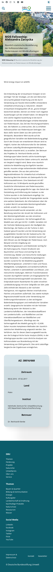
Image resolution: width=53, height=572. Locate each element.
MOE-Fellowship (7, 60)
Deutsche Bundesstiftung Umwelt (23, 564)
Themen (9, 459)
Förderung (10, 462)
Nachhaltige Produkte (15, 504)
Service (9, 477)
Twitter (9, 533)
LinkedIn (9, 524)
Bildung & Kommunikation (17, 492)
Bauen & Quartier (13, 489)
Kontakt (31, 556)
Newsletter (42, 556)
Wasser (9, 513)
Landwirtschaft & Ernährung (17, 501)
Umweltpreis (11, 471)
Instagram (10, 530)
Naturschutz (11, 507)
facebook (9, 527)
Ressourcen (11, 510)
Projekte (9, 465)
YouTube (9, 539)
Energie (9, 495)
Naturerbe (10, 468)
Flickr (8, 536)
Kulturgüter (11, 498)
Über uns (10, 474)
